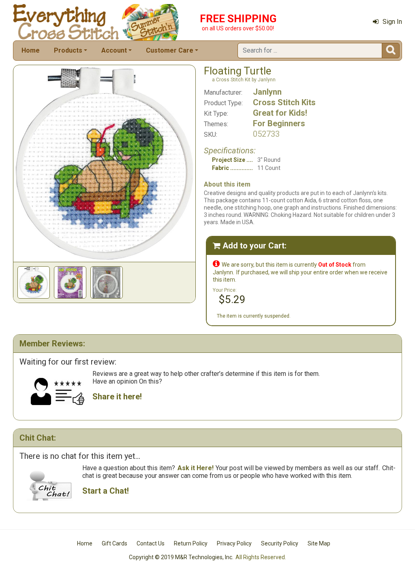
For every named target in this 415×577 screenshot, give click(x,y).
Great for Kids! (280, 113)
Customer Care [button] (169, 50)
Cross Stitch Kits (284, 102)
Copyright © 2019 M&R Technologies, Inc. (181, 557)
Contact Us (151, 543)
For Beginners (279, 123)
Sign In (392, 21)
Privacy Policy (234, 543)
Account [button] (114, 50)
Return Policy (191, 543)
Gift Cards (114, 543)
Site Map (319, 543)
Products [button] (68, 50)
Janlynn (267, 92)
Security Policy (279, 543)
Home (30, 50)
